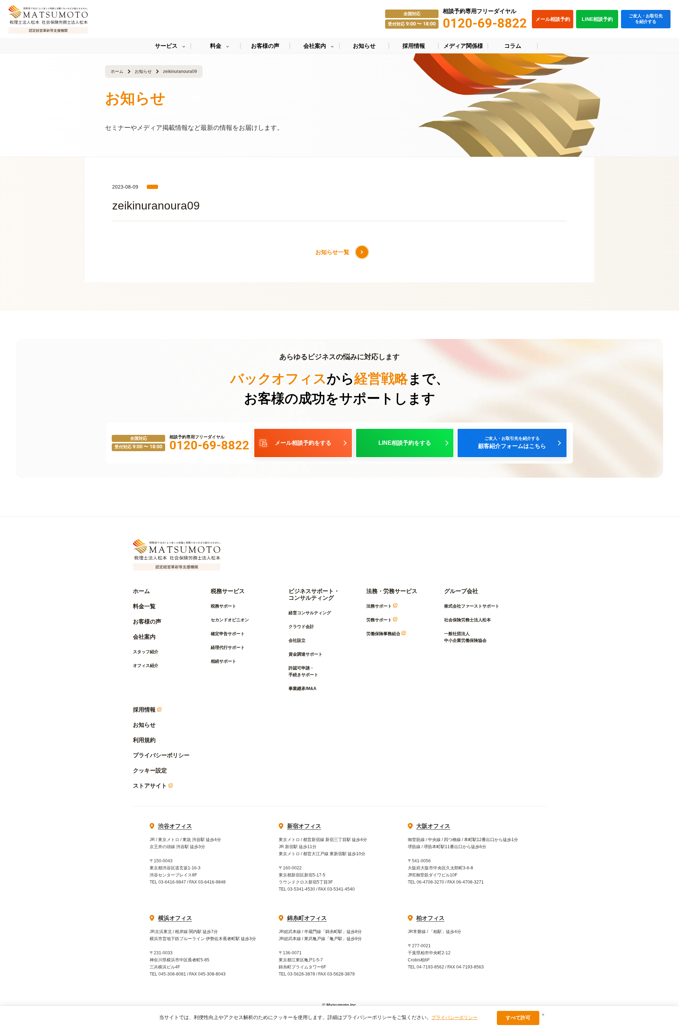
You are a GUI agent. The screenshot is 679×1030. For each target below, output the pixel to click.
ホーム (117, 71)
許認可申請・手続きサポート (303, 671)
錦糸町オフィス (307, 918)
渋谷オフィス (175, 826)
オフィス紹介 (145, 665)
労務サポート (379, 619)
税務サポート (223, 606)
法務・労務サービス (391, 591)
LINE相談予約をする (404, 443)
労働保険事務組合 (383, 633)
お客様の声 (147, 621)
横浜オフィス (175, 918)
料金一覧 (144, 606)
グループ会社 (461, 591)
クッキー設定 (150, 770)
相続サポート (223, 661)
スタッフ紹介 (145, 651)
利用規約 (144, 740)
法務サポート (379, 606)
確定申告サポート (228, 633)
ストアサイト (150, 786)
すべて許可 (518, 1017)
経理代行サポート (228, 647)
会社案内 (144, 637)
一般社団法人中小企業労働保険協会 (465, 637)
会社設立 (297, 640)
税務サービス (228, 591)
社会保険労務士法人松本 (467, 619)
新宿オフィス (304, 826)
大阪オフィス (433, 826)
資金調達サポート (306, 654)
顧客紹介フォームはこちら (512, 442)
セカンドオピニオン (230, 619)
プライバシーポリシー (161, 755)
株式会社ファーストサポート (471, 606)
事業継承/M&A (303, 688)
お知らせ (143, 71)
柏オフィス (430, 918)
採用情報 (145, 710)
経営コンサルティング (310, 612)
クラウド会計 (301, 626)
